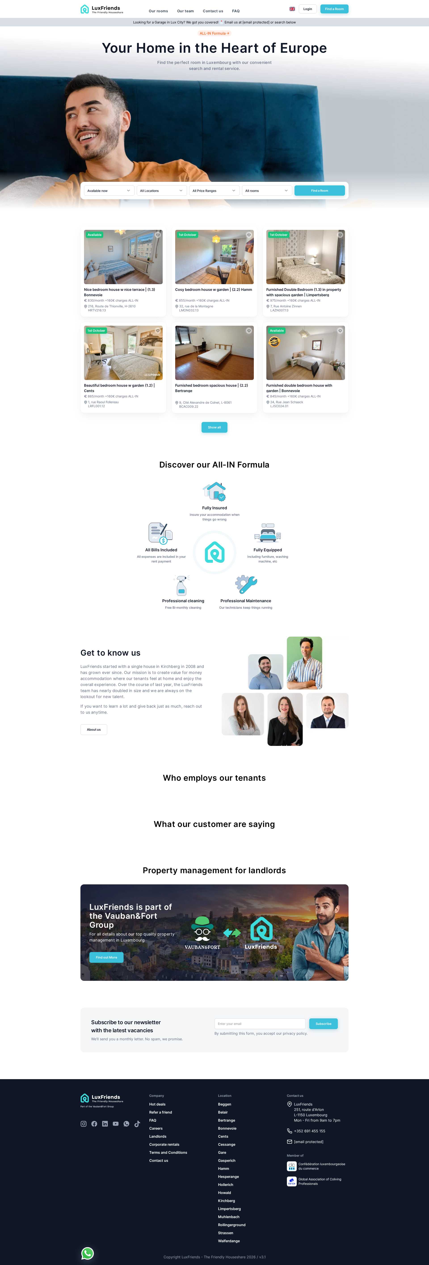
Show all (214, 427)
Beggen (224, 1104)
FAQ (236, 11)
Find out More (106, 957)
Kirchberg (226, 1200)
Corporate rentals (164, 1144)
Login (307, 9)
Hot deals (157, 1104)
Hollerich (225, 1184)
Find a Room (334, 9)
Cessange (226, 1144)
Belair (223, 1112)
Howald (224, 1192)
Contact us (213, 11)
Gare (222, 1152)
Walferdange (229, 1241)
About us (94, 729)
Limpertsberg (229, 1208)
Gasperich (227, 1160)
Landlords (157, 1136)
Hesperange (228, 1176)
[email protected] (255, 22)
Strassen (225, 1233)
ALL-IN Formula (213, 33)
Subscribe (323, 1024)
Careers (156, 1128)
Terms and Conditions (168, 1152)
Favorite (158, 235)
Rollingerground (232, 1225)
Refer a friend (160, 1112)
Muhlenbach (229, 1217)
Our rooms (158, 11)
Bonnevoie (227, 1128)
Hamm (223, 1168)
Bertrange (226, 1120)
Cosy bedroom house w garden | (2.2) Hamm (213, 289)
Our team (185, 11)
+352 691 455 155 (309, 1131)
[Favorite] (158, 235)
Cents (223, 1136)
